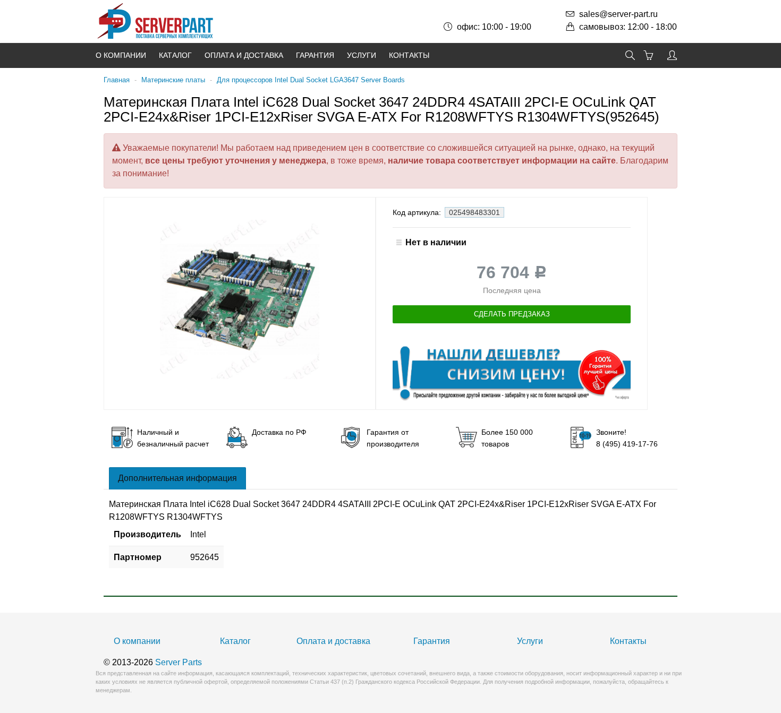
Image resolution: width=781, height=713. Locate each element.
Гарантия (315, 55)
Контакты (409, 55)
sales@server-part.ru (618, 14)
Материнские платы (173, 80)
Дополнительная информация (177, 478)
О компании (121, 55)
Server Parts (178, 662)
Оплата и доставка (244, 55)
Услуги (361, 55)
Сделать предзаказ (512, 314)
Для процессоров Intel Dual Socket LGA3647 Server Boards (311, 80)
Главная (117, 80)
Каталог (175, 55)
